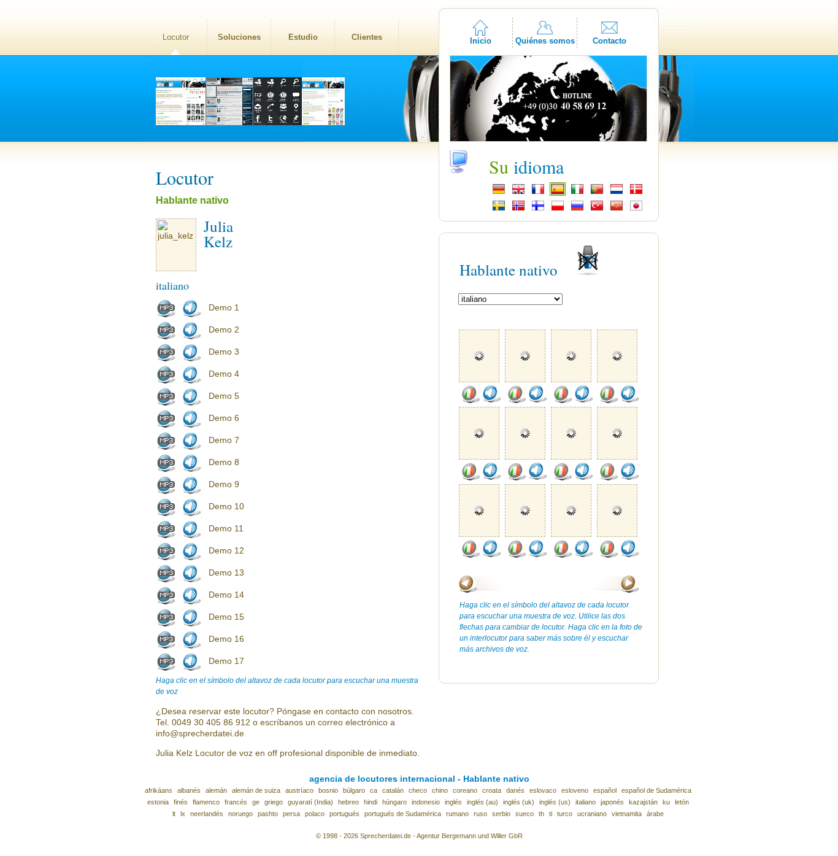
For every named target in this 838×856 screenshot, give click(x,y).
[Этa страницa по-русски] (577, 209)
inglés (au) (482, 802)
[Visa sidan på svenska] (499, 209)
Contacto (609, 40)
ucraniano (592, 813)
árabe (655, 813)
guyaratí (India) (310, 802)
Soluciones (239, 37)
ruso (480, 813)
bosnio (328, 790)
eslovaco (542, 790)
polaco (315, 813)
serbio (501, 813)
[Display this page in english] (518, 193)
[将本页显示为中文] (616, 209)
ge (255, 802)
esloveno (574, 790)
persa (291, 813)
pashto (268, 813)
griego (273, 802)
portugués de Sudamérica (402, 813)
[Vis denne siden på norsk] (518, 209)
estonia (158, 802)
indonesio (426, 802)
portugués (344, 813)
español (605, 790)
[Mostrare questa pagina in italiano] (577, 193)
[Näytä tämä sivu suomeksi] (538, 209)
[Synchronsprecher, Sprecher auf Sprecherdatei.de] (499, 193)
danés (515, 790)
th (541, 813)
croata (491, 790)
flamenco (206, 802)
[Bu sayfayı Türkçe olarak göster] (597, 209)
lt (173, 813)
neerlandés (206, 813)
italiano (585, 802)
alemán (216, 790)
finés (181, 802)
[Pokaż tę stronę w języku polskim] (557, 209)
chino (440, 790)
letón (682, 802)
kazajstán (643, 802)
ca (373, 790)
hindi (370, 802)
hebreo (348, 802)
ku (666, 802)
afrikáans (158, 790)
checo (418, 790)
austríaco (299, 790)
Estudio (303, 37)
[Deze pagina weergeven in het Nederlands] (616, 193)
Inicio (480, 40)
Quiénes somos (545, 40)
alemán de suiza (256, 790)
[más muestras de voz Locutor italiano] (470, 401)
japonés (612, 802)
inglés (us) (555, 802)
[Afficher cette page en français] (538, 193)
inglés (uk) (518, 802)
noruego (240, 813)
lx (182, 813)
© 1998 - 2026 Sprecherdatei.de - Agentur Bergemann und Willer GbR (419, 835)
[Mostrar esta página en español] (557, 193)
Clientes (367, 37)
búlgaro (354, 790)
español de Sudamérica (656, 790)
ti (550, 813)
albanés (189, 790)
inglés (453, 802)
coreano (465, 790)
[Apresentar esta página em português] (597, 193)
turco (564, 813)
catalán (393, 790)
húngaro (394, 802)
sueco (524, 813)
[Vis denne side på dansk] (636, 193)
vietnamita (627, 813)
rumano (457, 813)
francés (236, 802)
